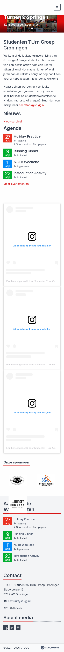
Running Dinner (26, 151)
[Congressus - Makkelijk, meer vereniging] (50, 647)
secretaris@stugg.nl (31, 105)
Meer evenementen (16, 183)
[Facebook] (5, 627)
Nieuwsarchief (12, 121)
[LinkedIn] (12, 627)
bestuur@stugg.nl (19, 601)
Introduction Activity (30, 173)
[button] (5, 24)
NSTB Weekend (26, 162)
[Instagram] (18, 627)
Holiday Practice (27, 136)
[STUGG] (11, 7)
